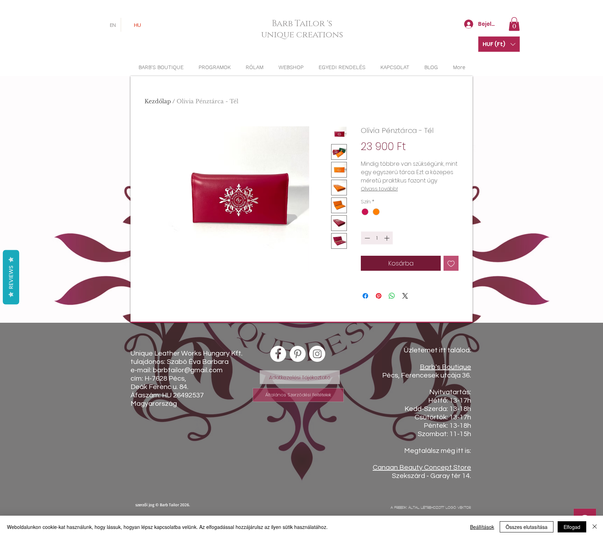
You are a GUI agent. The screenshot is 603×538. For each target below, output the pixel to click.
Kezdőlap (157, 101)
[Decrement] (366, 238)
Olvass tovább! (379, 188)
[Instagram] (317, 354)
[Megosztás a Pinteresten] (378, 296)
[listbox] (499, 44)
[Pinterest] (298, 354)
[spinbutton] (377, 238)
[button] (514, 24)
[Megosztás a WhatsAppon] (392, 296)
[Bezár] (594, 526)
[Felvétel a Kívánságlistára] (451, 263)
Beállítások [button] (482, 526)
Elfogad (572, 526)
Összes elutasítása (527, 526)
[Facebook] (278, 354)
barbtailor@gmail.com (188, 370)
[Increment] (387, 238)
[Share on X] (405, 296)
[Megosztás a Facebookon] (365, 296)
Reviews (11, 277)
